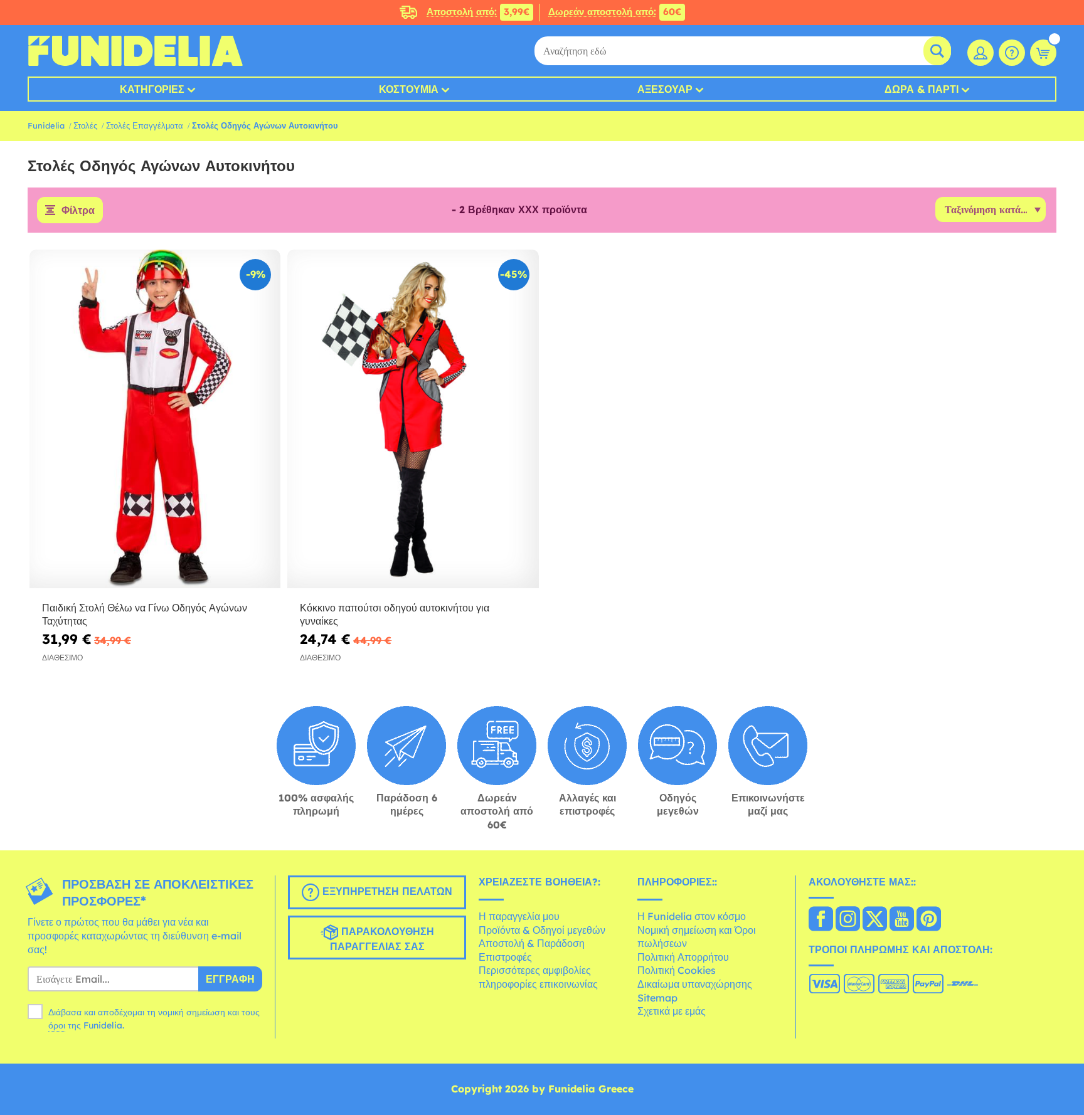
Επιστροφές (505, 957)
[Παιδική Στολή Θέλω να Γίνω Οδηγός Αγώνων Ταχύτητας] (154, 419)
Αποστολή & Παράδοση (532, 943)
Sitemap (657, 997)
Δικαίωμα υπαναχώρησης (694, 984)
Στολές (85, 125)
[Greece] (821, 920)
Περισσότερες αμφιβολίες (535, 970)
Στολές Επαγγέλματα (144, 125)
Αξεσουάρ (665, 89)
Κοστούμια (408, 89)
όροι (56, 1025)
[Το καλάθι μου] (1043, 53)
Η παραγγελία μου (519, 916)
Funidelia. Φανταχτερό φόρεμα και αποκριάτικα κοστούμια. (135, 51)
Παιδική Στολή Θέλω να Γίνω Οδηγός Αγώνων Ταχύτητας (144, 614)
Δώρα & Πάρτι (922, 89)
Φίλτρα (78, 210)
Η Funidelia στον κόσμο (691, 916)
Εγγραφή (230, 979)
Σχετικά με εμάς (671, 1011)
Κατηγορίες (152, 89)
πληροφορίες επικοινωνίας (538, 984)
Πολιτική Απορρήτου (683, 957)
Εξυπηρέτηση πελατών (385, 891)
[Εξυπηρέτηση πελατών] (1012, 53)
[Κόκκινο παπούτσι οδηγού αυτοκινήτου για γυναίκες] (412, 419)
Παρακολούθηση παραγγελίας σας (382, 939)
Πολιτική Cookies (676, 970)
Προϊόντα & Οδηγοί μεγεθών (542, 930)
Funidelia (46, 125)
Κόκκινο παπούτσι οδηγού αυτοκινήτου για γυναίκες (394, 614)
